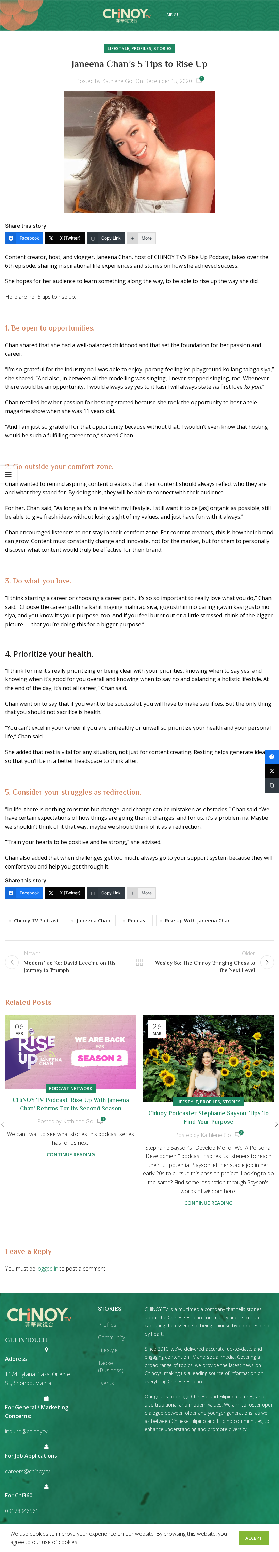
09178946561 (22, 1511)
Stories (162, 48)
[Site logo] (126, 14)
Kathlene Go (117, 81)
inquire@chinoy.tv (26, 1431)
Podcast (137, 920)
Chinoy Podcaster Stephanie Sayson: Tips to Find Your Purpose (208, 1118)
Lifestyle (118, 48)
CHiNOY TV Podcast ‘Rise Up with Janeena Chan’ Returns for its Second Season (71, 1105)
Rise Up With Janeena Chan (198, 920)
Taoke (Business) (111, 1366)
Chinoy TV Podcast (36, 920)
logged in (47, 1268)
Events (106, 1383)
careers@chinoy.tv (27, 1471)
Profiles (141, 48)
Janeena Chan (93, 920)
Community (111, 1337)
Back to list (139, 962)
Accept (253, 1538)
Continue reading (71, 1154)
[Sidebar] (8, 474)
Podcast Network (70, 1088)
